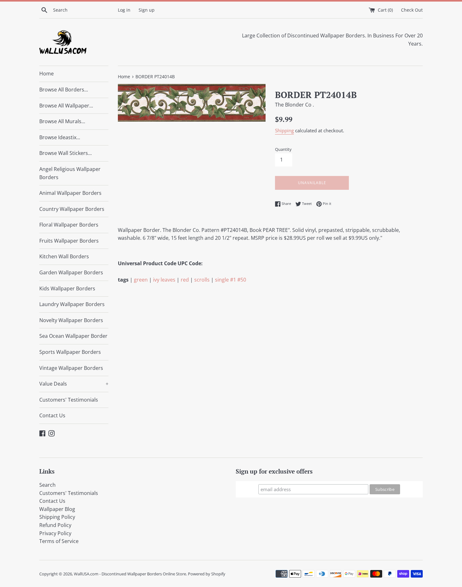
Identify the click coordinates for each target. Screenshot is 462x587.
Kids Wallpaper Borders (67, 288)
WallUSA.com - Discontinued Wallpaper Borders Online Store (130, 574)
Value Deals (73, 383)
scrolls (202, 279)
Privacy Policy (55, 533)
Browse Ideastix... (59, 137)
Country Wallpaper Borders (71, 209)
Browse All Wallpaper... (66, 105)
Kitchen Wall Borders (64, 256)
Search (47, 484)
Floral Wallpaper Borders (68, 224)
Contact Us (52, 415)
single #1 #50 (230, 279)
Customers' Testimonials (68, 399)
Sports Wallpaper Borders (70, 351)
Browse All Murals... (62, 121)
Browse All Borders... (63, 89)
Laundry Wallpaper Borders (72, 304)
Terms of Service (59, 541)
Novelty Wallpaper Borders (71, 320)
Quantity (283, 149)
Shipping (284, 130)
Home (46, 73)
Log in (124, 10)
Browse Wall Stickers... (65, 153)
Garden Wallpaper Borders (71, 272)
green (141, 279)
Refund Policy (55, 525)
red (185, 279)
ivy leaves (164, 279)
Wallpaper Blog (57, 509)
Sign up (147, 10)
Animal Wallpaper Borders (70, 192)
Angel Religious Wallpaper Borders (70, 173)
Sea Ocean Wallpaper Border (73, 335)
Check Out (412, 10)
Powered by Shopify (206, 574)
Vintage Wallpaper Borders (71, 368)
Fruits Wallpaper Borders (69, 240)
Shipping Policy (57, 516)
